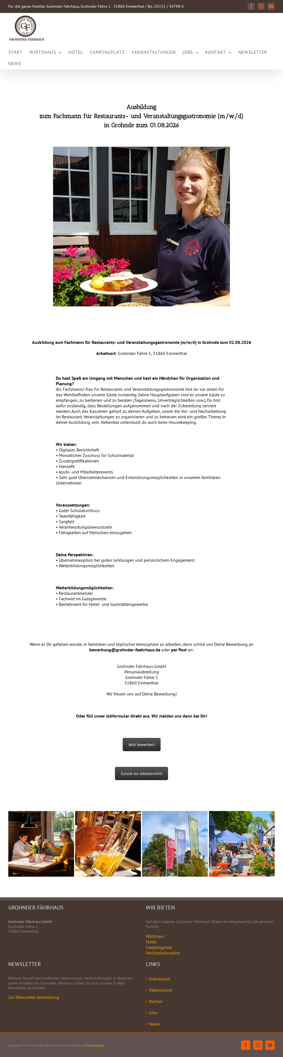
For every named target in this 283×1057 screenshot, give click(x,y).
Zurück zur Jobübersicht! (141, 773)
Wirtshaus (155, 936)
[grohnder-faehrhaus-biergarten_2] (242, 844)
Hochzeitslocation (163, 953)
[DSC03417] (41, 844)
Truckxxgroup (94, 1045)
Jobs (153, 1012)
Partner (156, 1001)
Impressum (159, 978)
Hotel (151, 941)
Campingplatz (159, 947)
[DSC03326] (175, 844)
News (154, 1024)
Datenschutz (160, 990)
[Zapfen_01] (108, 844)
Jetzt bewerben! (142, 744)
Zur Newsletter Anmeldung (33, 997)
